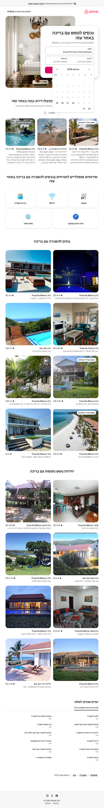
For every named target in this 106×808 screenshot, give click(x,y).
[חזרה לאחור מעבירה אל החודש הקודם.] (89, 69)
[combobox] (69, 52)
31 (84, 108)
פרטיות (56, 803)
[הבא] (45, 113)
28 (62, 103)
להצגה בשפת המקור (36, 3)
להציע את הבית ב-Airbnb (19, 11)
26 (73, 103)
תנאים (47, 803)
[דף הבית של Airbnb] (91, 11)
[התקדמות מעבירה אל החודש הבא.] (57, 69)
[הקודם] (58, 113)
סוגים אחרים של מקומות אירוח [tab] (86, 707)
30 (89, 108)
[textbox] (82, 61)
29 (57, 103)
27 (68, 103)
